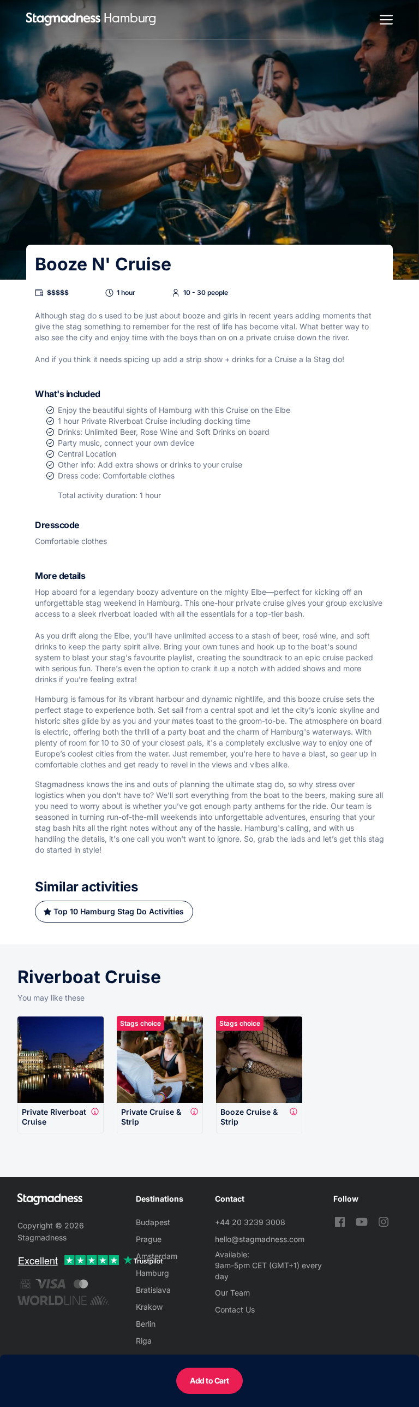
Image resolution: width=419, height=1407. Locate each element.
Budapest (153, 1222)
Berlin (145, 1323)
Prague (148, 1239)
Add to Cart (209, 1380)
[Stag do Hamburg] (63, 19)
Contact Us (235, 1309)
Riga (144, 1340)
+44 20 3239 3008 (250, 1222)
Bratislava (153, 1289)
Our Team (232, 1292)
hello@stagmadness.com (259, 1239)
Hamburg (152, 1273)
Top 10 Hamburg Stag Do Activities (118, 911)
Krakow (149, 1306)
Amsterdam (156, 1256)
